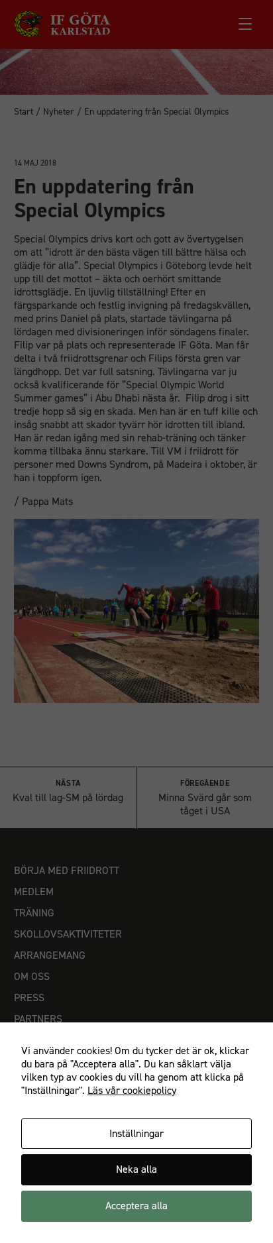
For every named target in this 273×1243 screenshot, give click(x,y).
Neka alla (136, 1169)
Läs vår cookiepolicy (131, 1090)
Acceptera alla (136, 1206)
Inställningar (136, 1133)
